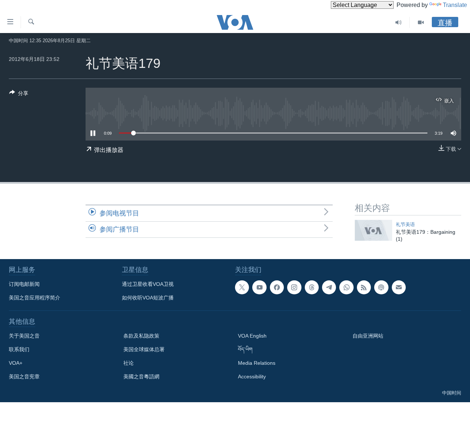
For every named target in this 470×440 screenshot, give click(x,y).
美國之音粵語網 (141, 376)
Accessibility (252, 376)
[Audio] (398, 22)
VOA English (252, 336)
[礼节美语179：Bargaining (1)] (373, 230)
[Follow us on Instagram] (294, 287)
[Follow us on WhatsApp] (346, 287)
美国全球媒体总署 (143, 349)
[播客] (381, 287)
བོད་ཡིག (245, 349)
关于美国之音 (24, 336)
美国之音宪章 (24, 376)
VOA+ (15, 363)
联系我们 (19, 349)
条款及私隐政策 (141, 336)
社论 (128, 363)
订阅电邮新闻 (24, 284)
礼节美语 (405, 224)
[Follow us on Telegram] (329, 287)
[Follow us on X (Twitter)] (242, 287)
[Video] (421, 22)
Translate (455, 5)
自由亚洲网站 (367, 336)
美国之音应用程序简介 (34, 298)
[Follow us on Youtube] (259, 287)
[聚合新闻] (364, 287)
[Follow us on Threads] (312, 287)
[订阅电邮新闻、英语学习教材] (399, 287)
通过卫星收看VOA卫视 (148, 284)
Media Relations (256, 363)
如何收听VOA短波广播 (148, 298)
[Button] (18, 94)
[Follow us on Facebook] (277, 287)
